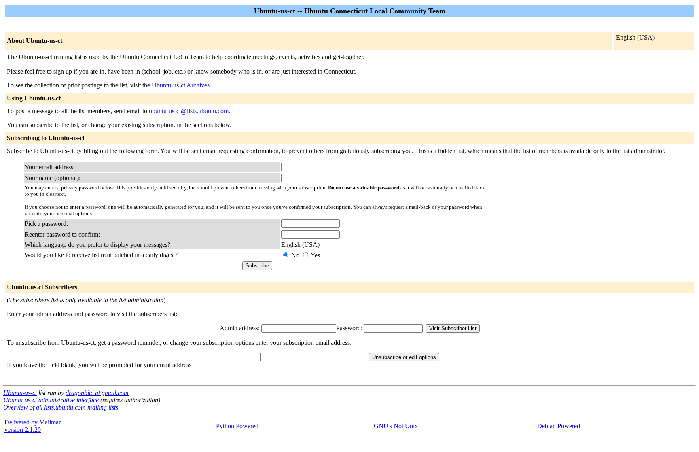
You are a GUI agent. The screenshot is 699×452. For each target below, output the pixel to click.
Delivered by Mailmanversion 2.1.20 (33, 426)
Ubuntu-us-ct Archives (181, 85)
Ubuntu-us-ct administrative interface (51, 400)
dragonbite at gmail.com (97, 392)
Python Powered (237, 425)
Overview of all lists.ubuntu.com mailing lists (60, 407)
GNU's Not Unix (396, 425)
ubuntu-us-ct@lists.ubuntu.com (189, 111)
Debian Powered (558, 425)
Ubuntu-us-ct (20, 392)
